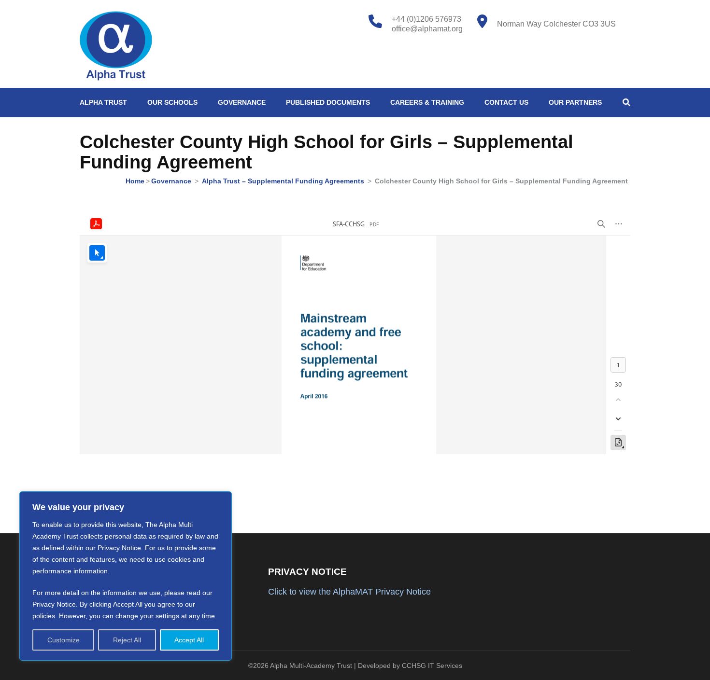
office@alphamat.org (427, 29)
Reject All (127, 640)
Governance (242, 102)
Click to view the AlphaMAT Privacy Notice (349, 592)
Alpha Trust (103, 102)
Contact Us (506, 102)
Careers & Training (427, 102)
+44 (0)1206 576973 (426, 19)
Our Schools (172, 102)
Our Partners (575, 102)
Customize (63, 640)
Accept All (189, 640)
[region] (125, 576)
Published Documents (328, 102)
